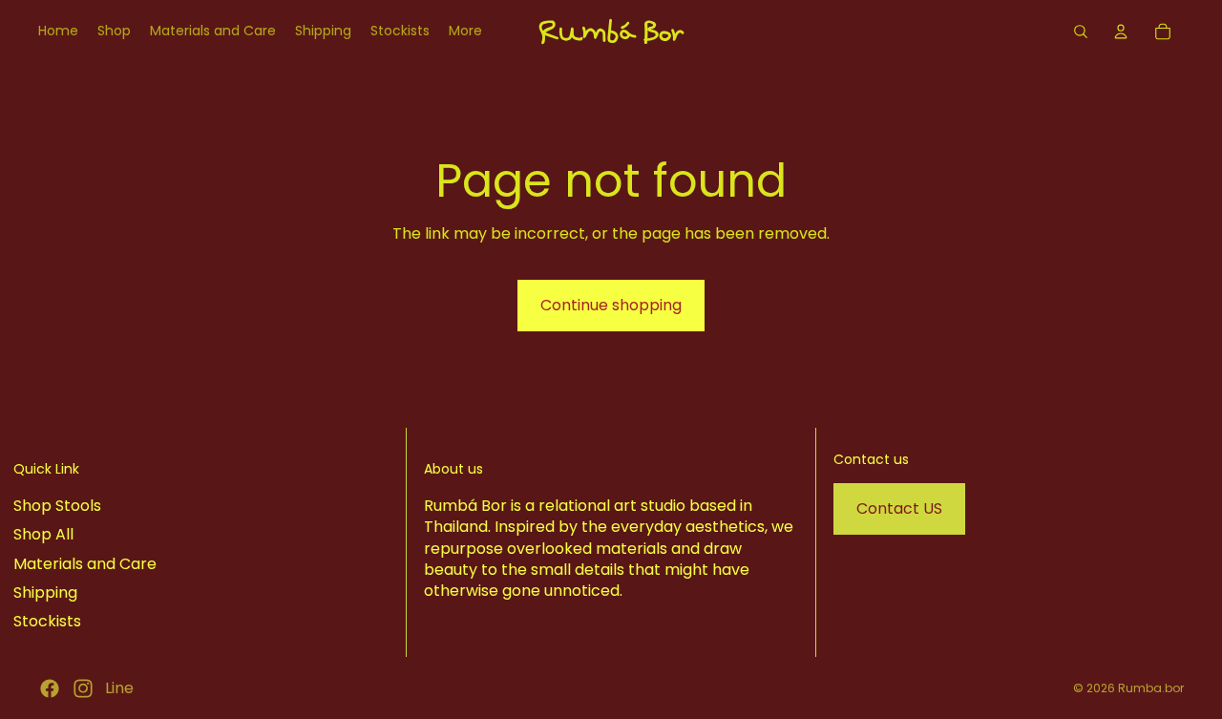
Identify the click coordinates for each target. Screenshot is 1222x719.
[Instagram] (83, 688)
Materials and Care (85, 564)
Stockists (47, 622)
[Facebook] (49, 688)
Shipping (45, 592)
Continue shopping (611, 305)
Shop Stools (57, 506)
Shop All (43, 534)
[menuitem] (465, 32)
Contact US (899, 508)
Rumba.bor (1151, 688)
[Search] (1081, 32)
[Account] (1121, 32)
